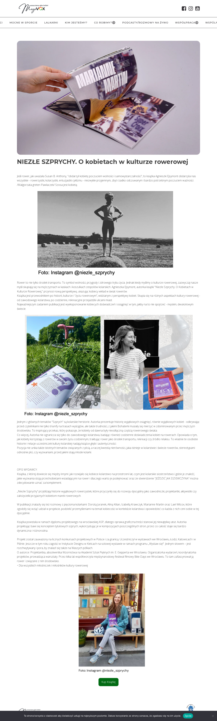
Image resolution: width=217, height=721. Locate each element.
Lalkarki (51, 22)
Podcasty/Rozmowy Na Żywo (145, 22)
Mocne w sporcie (23, 22)
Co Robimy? (103, 22)
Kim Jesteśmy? (76, 22)
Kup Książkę (108, 682)
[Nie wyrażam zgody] (212, 716)
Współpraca (185, 22)
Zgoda (188, 715)
